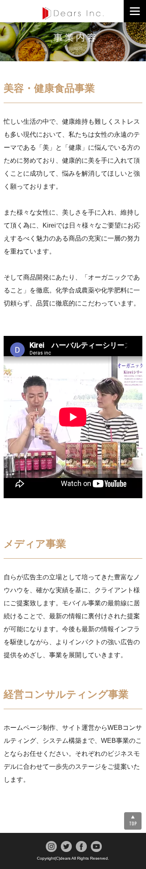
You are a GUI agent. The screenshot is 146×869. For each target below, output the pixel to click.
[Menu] (135, 11)
